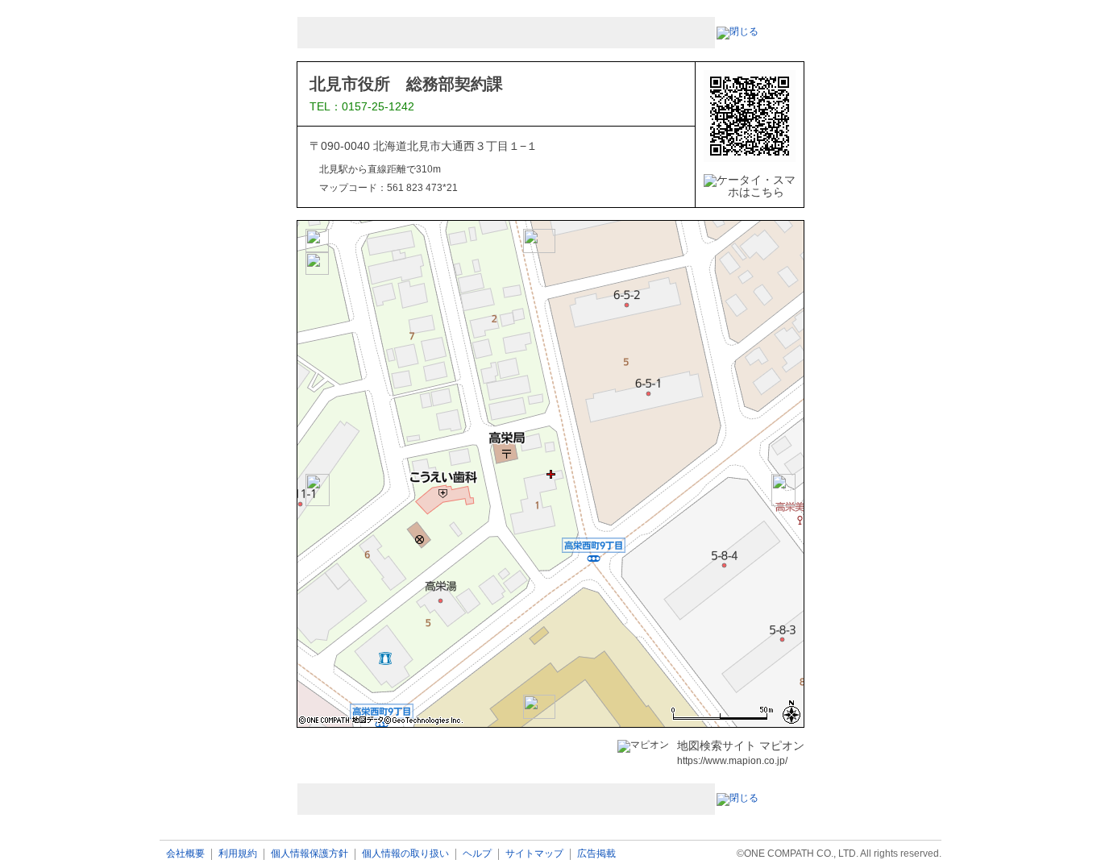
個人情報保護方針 (309, 854)
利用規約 (237, 854)
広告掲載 (596, 854)
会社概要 (185, 854)
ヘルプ (477, 854)
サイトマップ (534, 854)
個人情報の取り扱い (405, 854)
